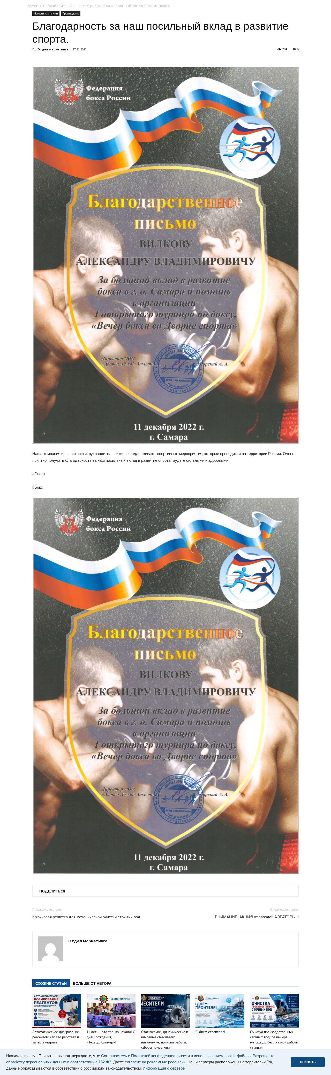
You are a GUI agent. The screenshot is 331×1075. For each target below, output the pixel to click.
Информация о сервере (164, 1068)
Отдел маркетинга (53, 49)
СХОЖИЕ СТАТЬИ (51, 983)
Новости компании (58, 6)
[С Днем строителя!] (219, 1011)
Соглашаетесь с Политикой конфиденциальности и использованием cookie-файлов (176, 1056)
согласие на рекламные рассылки (155, 1062)
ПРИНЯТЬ (308, 1062)
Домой (32, 6)
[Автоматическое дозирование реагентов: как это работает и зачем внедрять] (56, 1011)
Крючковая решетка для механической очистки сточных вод (86, 917)
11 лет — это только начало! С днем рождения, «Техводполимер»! (111, 1037)
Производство (70, 13)
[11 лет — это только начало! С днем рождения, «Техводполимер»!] (111, 1011)
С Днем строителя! (210, 1032)
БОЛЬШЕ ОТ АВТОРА (92, 983)
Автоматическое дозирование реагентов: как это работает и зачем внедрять (55, 1037)
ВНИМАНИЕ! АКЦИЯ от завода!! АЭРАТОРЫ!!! (257, 917)
